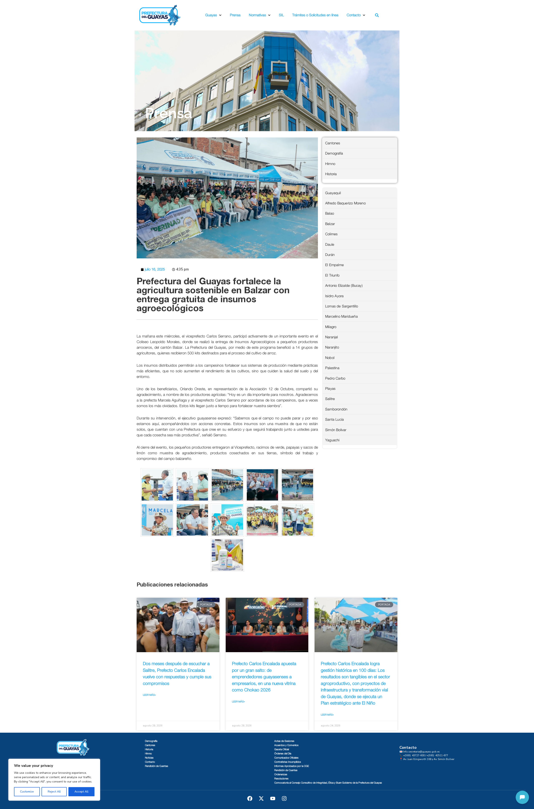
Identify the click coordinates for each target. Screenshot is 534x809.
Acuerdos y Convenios (286, 745)
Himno (330, 164)
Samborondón (336, 409)
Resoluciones (281, 778)
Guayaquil (333, 193)
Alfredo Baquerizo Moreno (345, 203)
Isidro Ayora (334, 296)
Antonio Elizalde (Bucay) (344, 285)
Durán (330, 255)
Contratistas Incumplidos (287, 762)
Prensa (235, 15)
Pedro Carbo (335, 378)
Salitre (330, 399)
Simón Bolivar (335, 430)
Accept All (81, 792)
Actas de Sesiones (284, 741)
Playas (330, 388)
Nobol (329, 358)
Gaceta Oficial (281, 749)
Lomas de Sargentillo (341, 306)
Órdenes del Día (282, 753)
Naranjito (332, 347)
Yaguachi (332, 440)
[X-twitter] (261, 798)
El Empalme (334, 265)
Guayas (211, 15)
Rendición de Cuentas (156, 766)
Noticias (149, 757)
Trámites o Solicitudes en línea (315, 15)
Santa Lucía (334, 419)
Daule (329, 244)
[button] (377, 15)
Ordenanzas (280, 774)
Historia (331, 174)
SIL (281, 15)
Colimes (331, 234)
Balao (329, 213)
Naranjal (331, 337)
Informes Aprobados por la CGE (291, 766)
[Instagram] (284, 798)
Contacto (354, 15)
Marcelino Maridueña (341, 316)
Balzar (330, 224)
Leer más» (149, 695)
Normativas (257, 15)
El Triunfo (332, 275)
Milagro (330, 327)
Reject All (54, 792)
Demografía (334, 153)
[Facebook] (250, 798)
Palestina (332, 368)
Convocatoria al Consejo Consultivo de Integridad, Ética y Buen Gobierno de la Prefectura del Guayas (328, 782)
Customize (27, 792)
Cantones (332, 143)
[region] (54, 780)
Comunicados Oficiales (286, 757)
